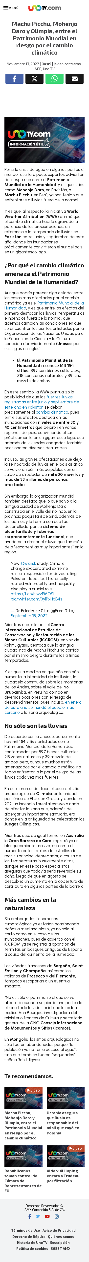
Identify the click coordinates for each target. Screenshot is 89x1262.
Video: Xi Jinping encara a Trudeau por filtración (63, 1175)
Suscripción (60, 1242)
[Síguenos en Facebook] (30, 1217)
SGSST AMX (60, 1248)
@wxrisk (28, 563)
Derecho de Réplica (28, 1236)
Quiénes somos (61, 1236)
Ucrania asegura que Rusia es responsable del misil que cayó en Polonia (63, 1122)
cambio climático (52, 412)
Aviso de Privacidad (59, 1230)
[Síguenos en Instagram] (56, 1217)
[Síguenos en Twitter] (38, 1217)
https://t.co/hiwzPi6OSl (32, 593)
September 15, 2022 (29, 615)
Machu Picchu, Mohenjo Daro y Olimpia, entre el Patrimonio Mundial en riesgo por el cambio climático (23, 1125)
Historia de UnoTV (32, 1242)
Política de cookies (32, 1248)
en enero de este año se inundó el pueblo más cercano (43, 707)
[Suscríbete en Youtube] (47, 1217)
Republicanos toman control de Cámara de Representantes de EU (23, 1180)
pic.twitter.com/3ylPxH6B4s (36, 598)
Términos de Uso (25, 1230)
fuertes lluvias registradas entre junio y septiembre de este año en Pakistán (41, 402)
